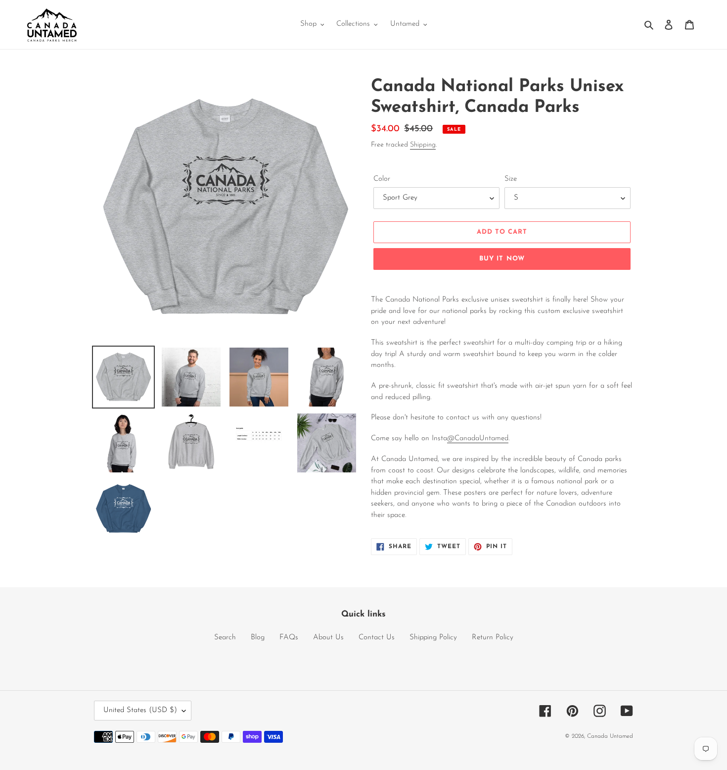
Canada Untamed (610, 736)
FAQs (288, 637)
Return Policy (492, 637)
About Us (328, 637)
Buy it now (501, 259)
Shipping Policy (433, 637)
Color (381, 179)
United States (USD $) (140, 710)
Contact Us (377, 637)
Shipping (423, 145)
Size (510, 179)
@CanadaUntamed (477, 438)
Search (225, 637)
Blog (258, 637)
